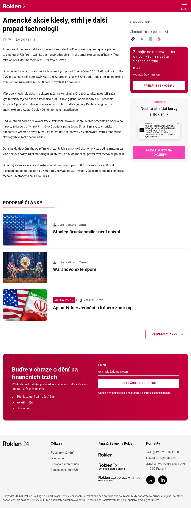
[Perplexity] (151, 39)
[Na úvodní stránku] (16, 6)
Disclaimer (58, 458)
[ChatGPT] (133, 39)
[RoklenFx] (111, 467)
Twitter (150, 479)
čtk (9, 39)
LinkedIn (162, 479)
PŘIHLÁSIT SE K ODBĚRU (159, 85)
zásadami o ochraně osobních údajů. (149, 392)
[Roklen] (105, 455)
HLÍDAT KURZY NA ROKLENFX (159, 152)
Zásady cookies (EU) (64, 470)
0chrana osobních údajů (66, 464)
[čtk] (5, 40)
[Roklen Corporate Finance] (119, 478)
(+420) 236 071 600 (166, 452)
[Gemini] (142, 39)
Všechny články (164, 334)
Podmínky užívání (62, 452)
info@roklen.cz (166, 458)
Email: (137, 68)
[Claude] (159, 39)
